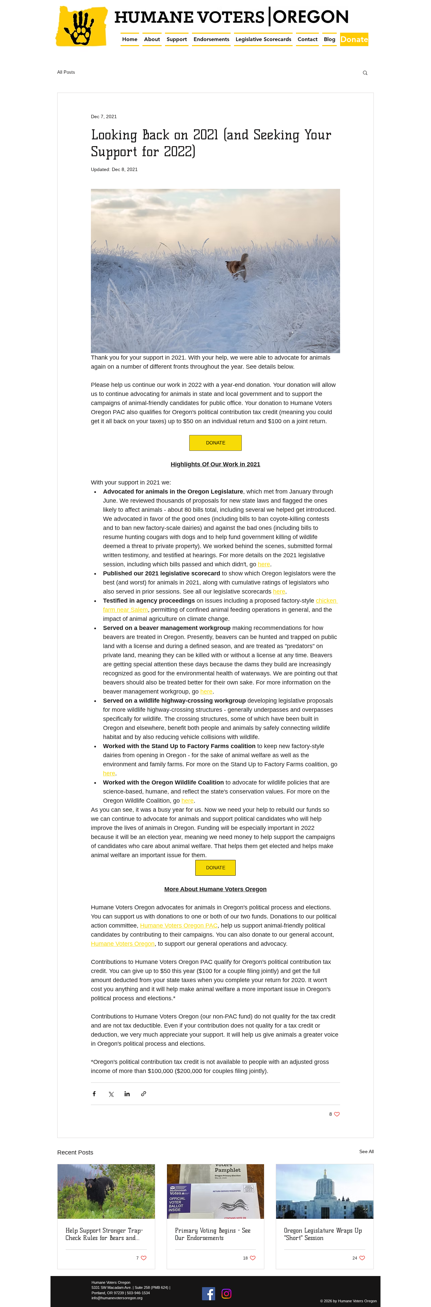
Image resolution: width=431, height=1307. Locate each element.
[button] (152, 39)
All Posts (66, 72)
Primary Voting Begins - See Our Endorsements (213, 1234)
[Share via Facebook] (94, 1094)
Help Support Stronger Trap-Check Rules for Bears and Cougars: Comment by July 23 (104, 1234)
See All (366, 1151)
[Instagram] (226, 1293)
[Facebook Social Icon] (208, 1293)
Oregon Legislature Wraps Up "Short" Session (323, 1234)
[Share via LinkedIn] (127, 1094)
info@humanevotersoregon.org (117, 1298)
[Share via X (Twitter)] (110, 1094)
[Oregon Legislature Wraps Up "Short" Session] (324, 1191)
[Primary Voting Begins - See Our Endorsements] (215, 1191)
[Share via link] (143, 1094)
